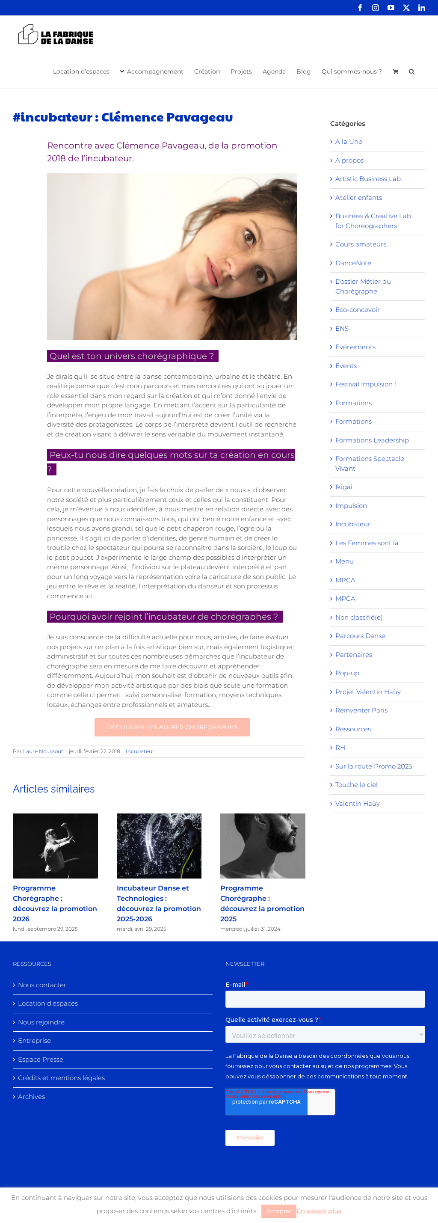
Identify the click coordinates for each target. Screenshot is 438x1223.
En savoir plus (319, 1211)
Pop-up (347, 673)
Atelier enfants (358, 197)
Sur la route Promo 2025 (373, 766)
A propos (349, 160)
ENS (342, 328)
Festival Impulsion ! (365, 384)
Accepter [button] (278, 1211)
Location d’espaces (48, 1003)
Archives (31, 1096)
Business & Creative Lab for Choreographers (373, 221)
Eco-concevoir (357, 310)
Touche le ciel (356, 785)
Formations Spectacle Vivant (369, 463)
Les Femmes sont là (367, 543)
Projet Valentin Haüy (368, 692)
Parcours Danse (360, 636)
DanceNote (353, 263)
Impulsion (351, 506)
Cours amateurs (360, 244)
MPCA (345, 580)
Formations (353, 403)
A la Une (348, 141)
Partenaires (353, 654)
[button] (411, 71)
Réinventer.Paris (361, 710)
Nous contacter (42, 985)
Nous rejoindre (41, 1022)
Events (346, 366)
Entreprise (34, 1040)
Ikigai (343, 487)
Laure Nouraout (43, 751)
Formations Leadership (372, 440)
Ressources (353, 729)
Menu (344, 561)
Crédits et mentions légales (61, 1078)
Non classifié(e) (359, 617)
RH (340, 747)
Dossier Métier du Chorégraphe (363, 286)
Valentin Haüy (357, 803)
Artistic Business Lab (368, 179)
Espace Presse (40, 1059)
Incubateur (140, 751)
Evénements (355, 347)
